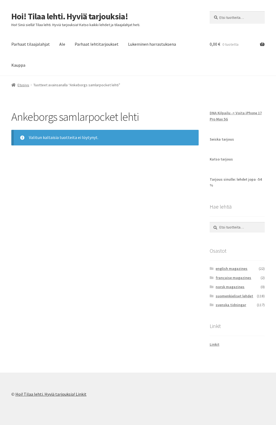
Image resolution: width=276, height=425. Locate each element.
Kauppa (18, 65)
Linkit (214, 344)
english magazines (231, 268)
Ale (62, 44)
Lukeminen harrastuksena (152, 44)
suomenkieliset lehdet (234, 296)
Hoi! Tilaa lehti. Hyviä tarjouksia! (69, 16)
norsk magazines (230, 286)
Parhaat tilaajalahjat (30, 44)
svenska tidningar (231, 304)
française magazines (233, 277)
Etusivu (23, 85)
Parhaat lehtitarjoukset (97, 44)
